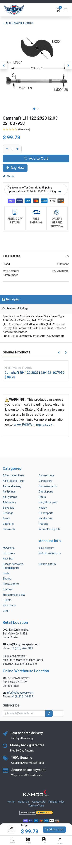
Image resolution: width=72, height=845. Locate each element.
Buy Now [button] (17, 168)
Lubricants (9, 553)
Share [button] (10, 176)
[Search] (12, 839)
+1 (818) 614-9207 (22, 696)
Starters (7, 589)
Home (11, 801)
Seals (6, 573)
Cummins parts (48, 486)
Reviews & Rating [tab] (17, 308)
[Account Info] (60, 839)
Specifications (11, 255)
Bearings (8, 513)
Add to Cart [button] (38, 158)
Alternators (9, 502)
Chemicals (9, 529)
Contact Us (38, 801)
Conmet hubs (46, 475)
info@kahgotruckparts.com (23, 644)
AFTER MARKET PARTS (19, 23)
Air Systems (10, 496)
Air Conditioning (12, 486)
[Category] (28, 839)
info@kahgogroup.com (20, 692)
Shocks (7, 578)
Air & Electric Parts (13, 480)
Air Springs (9, 491)
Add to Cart (56, 829)
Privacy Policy (56, 801)
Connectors (46, 480)
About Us (23, 801)
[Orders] (43, 839)
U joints (7, 600)
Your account (46, 547)
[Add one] (18, 149)
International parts (49, 529)
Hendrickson (46, 518)
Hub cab (43, 523)
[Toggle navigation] (65, 10)
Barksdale (8, 507)
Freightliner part (48, 502)
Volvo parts (9, 605)
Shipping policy (47, 563)
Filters (42, 496)
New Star (8, 558)
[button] (3, 65)
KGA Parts (9, 547)
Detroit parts (46, 491)
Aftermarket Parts (13, 475)
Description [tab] (12, 299)
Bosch (6, 518)
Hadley (43, 507)
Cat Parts (8, 523)
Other (6, 610)
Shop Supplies (11, 583)
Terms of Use (36, 805)
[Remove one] (6, 149)
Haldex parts (46, 513)
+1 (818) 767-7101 (22, 648)
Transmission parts (14, 594)
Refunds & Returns (50, 553)
